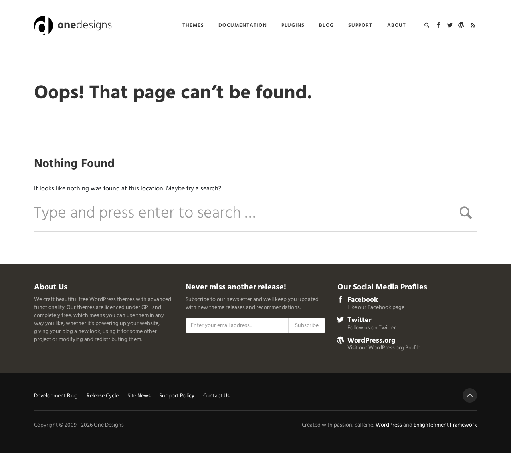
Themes (193, 25)
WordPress (389, 425)
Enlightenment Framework (445, 425)
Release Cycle (103, 396)
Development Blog (56, 396)
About (396, 25)
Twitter (359, 320)
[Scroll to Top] (470, 395)
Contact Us (216, 396)
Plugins (293, 25)
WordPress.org (371, 341)
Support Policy (176, 396)
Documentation (242, 25)
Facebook (362, 300)
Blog (326, 25)
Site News (139, 396)
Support (360, 25)
